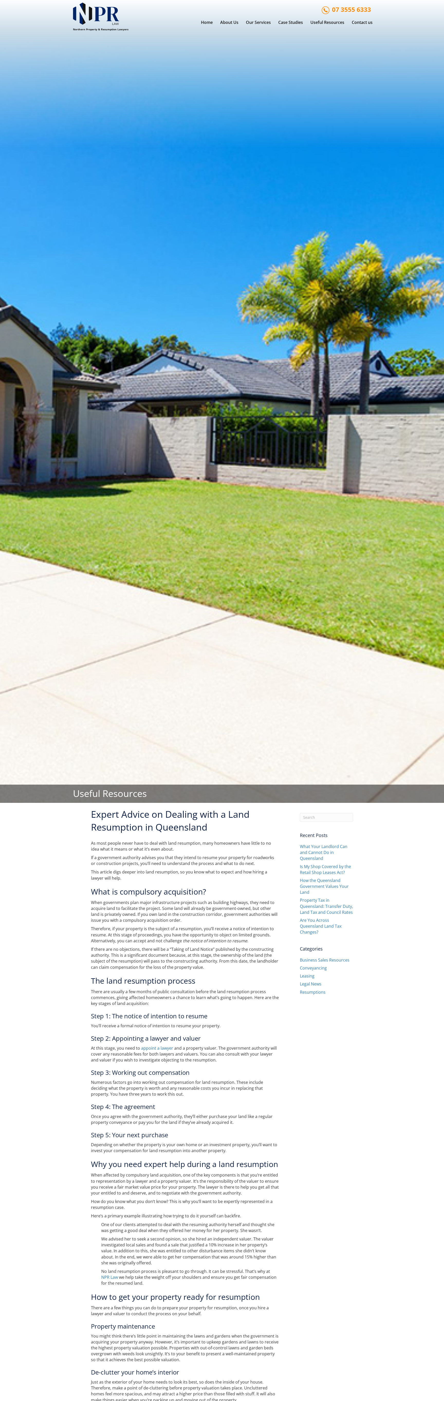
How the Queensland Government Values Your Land (324, 886)
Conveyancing (313, 968)
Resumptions (313, 992)
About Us (229, 22)
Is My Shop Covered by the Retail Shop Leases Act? (325, 869)
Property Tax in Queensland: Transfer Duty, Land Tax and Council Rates (326, 906)
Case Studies (290, 22)
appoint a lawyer (157, 1048)
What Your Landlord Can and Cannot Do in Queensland (323, 852)
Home (207, 22)
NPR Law (109, 1277)
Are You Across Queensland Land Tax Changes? (320, 926)
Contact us (362, 22)
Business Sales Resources (324, 960)
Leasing (307, 976)
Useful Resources (327, 22)
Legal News (310, 984)
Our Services (258, 22)
